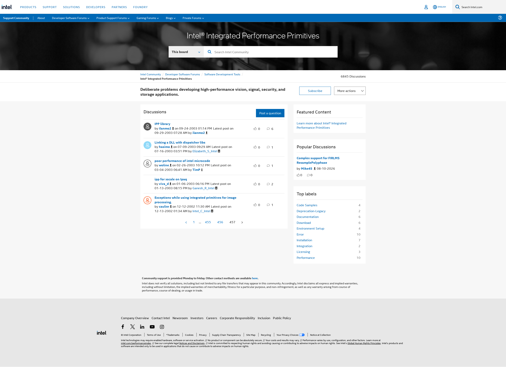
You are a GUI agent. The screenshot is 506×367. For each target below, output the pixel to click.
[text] (298, 175)
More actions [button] (346, 90)
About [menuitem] (41, 18)
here (255, 278)
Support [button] (50, 7)
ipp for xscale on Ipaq (171, 179)
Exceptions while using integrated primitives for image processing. (195, 199)
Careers (211, 318)
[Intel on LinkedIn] (142, 327)
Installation (304, 240)
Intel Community (150, 74)
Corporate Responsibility (237, 318)
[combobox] (271, 52)
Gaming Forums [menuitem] (146, 18)
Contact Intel (161, 318)
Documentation (308, 216)
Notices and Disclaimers (192, 343)
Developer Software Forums (182, 74)
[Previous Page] (186, 222)
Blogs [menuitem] (169, 18)
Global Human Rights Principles (364, 343)
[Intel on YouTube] (152, 327)
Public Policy (282, 318)
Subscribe (315, 90)
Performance (306, 257)
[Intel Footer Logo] (102, 332)
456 (220, 222)
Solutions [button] (71, 7)
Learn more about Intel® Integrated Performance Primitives (321, 125)
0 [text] (301, 175)
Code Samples (307, 205)
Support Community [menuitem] (16, 18)
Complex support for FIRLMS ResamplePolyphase (318, 160)
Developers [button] (95, 7)
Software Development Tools (222, 74)
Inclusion (264, 318)
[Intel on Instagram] (162, 327)
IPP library (162, 124)
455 (208, 222)
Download (304, 222)
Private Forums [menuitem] (192, 18)
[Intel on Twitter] (132, 327)
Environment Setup (310, 228)
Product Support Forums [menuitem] (111, 18)
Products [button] (28, 7)
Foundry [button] (140, 7)
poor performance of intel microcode (182, 161)
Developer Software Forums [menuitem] (69, 18)
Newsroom (180, 318)
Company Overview (135, 318)
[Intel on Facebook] (122, 327)
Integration (304, 246)
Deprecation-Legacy (311, 211)
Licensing (303, 251)
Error (300, 234)
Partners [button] (119, 7)
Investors (197, 318)
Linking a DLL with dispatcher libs (180, 142)
